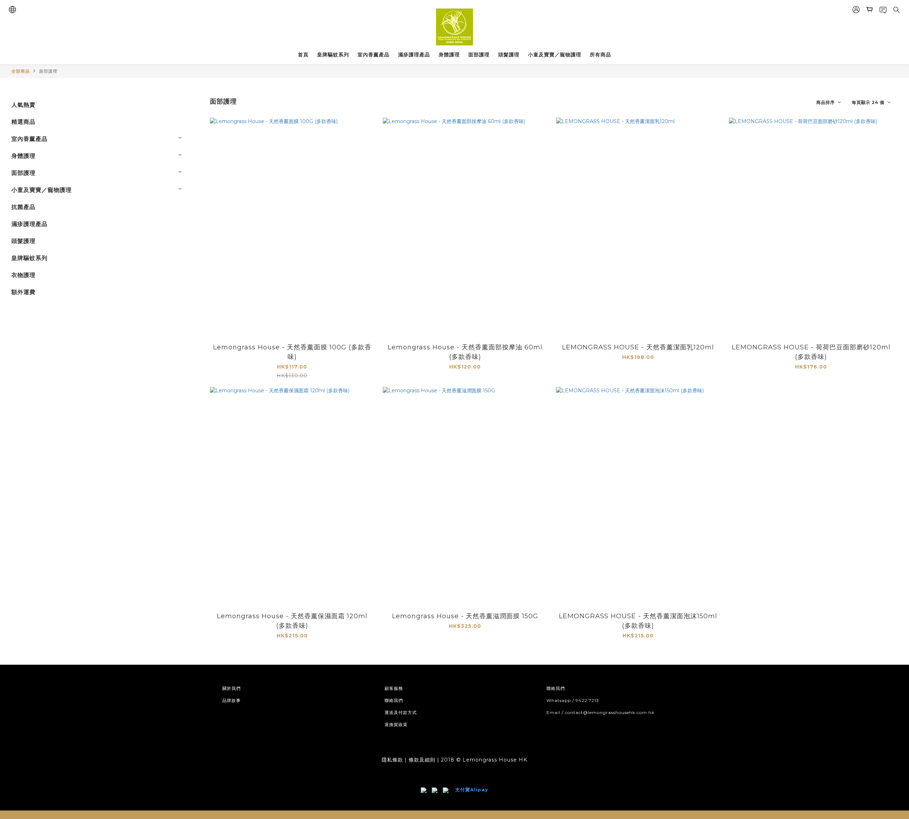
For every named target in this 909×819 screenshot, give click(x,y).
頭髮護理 (508, 54)
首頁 (303, 54)
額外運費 (23, 292)
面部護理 (479, 54)
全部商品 (20, 71)
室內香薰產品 (374, 54)
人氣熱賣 (23, 104)
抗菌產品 (23, 207)
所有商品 (600, 54)
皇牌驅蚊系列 (333, 54)
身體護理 (449, 54)
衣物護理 (23, 275)
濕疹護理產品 (414, 54)
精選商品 (23, 121)
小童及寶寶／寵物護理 (554, 54)
